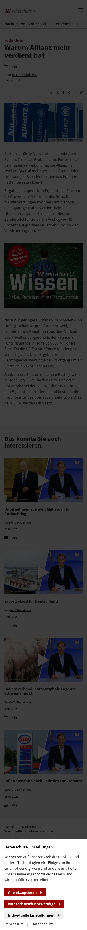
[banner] (43, 465)
